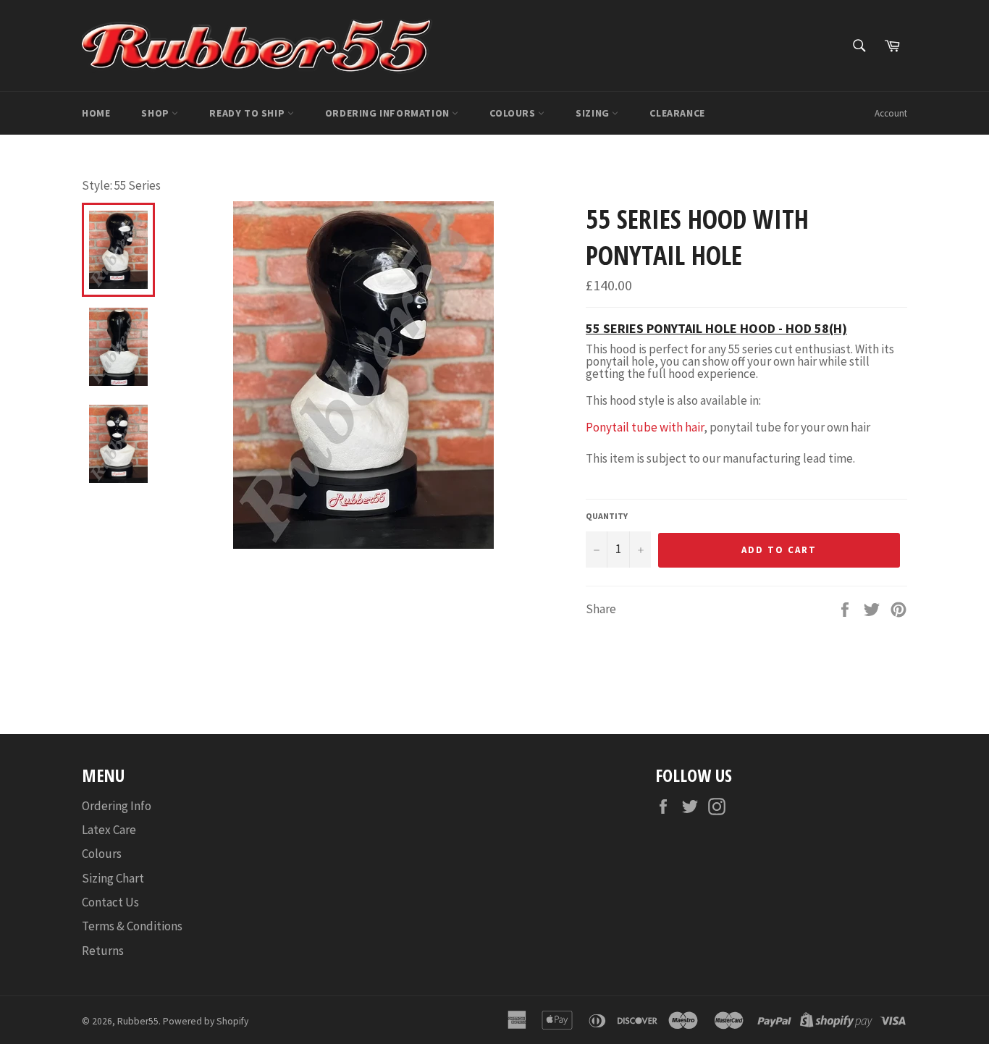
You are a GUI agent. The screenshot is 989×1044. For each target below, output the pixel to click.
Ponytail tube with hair (645, 427)
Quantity (607, 515)
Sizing (594, 112)
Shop (156, 112)
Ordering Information (389, 112)
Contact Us (110, 902)
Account (891, 113)
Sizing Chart (113, 878)
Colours (513, 112)
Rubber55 (138, 1021)
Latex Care (109, 830)
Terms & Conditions (132, 926)
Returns (103, 951)
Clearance (676, 112)
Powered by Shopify (205, 1021)
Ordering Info (116, 806)
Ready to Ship (248, 112)
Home (96, 112)
